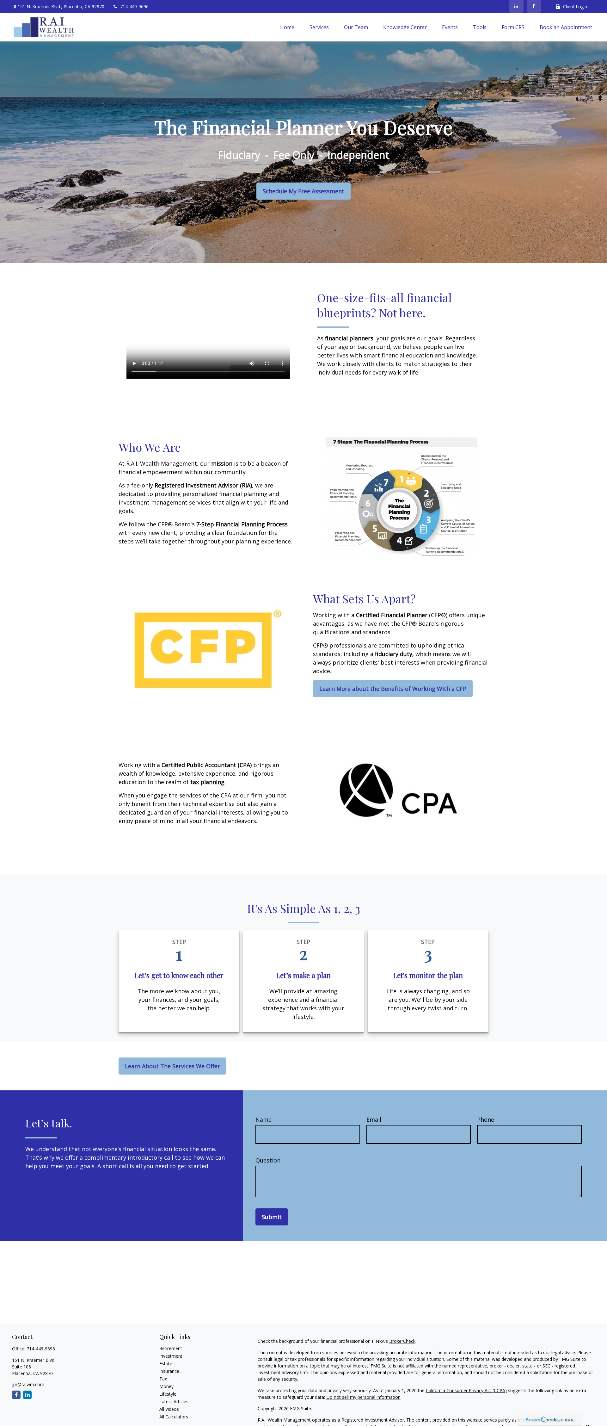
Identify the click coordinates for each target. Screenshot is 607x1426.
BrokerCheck (402, 1341)
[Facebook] (534, 6)
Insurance (169, 1371)
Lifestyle (167, 1394)
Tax (163, 1379)
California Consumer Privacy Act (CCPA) (466, 1390)
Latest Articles (173, 1401)
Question (267, 1160)
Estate (165, 1364)
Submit (272, 1217)
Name (263, 1119)
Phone (485, 1119)
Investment (170, 1356)
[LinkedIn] (516, 6)
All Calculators (173, 1417)
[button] (287, 27)
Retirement (170, 1348)
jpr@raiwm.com (28, 1384)
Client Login (575, 6)
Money (166, 1386)
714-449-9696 (134, 6)
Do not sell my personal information (363, 1397)
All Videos (169, 1409)
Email (373, 1119)
